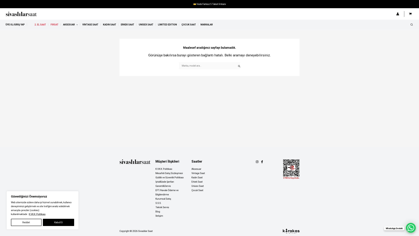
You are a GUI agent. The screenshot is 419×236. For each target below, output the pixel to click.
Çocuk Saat (197, 190)
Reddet (26, 222)
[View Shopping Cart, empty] (410, 13)
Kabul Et (58, 222)
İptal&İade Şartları (164, 181)
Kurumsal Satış (163, 198)
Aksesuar (196, 169)
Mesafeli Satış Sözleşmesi (169, 173)
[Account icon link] (397, 13)
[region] (43, 210)
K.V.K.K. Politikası (37, 214)
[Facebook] (262, 161)
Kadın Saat (197, 177)
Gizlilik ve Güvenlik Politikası (169, 177)
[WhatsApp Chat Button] (411, 228)
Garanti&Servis (163, 186)
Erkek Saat (197, 181)
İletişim (159, 216)
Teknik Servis (162, 207)
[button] (76, 25)
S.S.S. (158, 203)
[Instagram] (257, 161)
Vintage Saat (198, 173)
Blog (157, 211)
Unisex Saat (197, 186)
